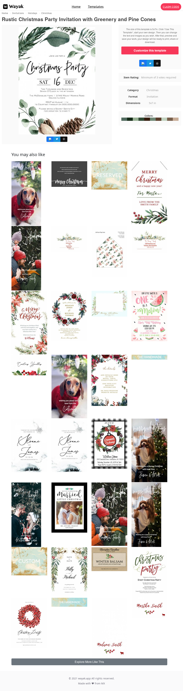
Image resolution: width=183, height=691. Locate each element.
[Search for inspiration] (157, 6)
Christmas (46, 13)
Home (76, 7)
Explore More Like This (89, 662)
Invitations (18, 13)
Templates (96, 7)
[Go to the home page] (12, 6)
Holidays (32, 13)
